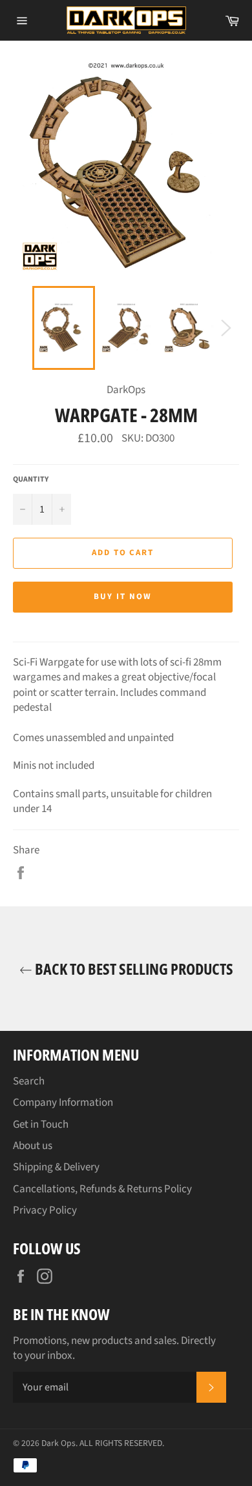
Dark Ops (58, 1443)
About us (32, 1146)
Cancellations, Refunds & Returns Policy (102, 1189)
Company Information (63, 1102)
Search (29, 1081)
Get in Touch (40, 1124)
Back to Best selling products (132, 968)
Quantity (30, 479)
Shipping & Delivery (56, 1167)
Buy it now (123, 596)
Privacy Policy (45, 1210)
